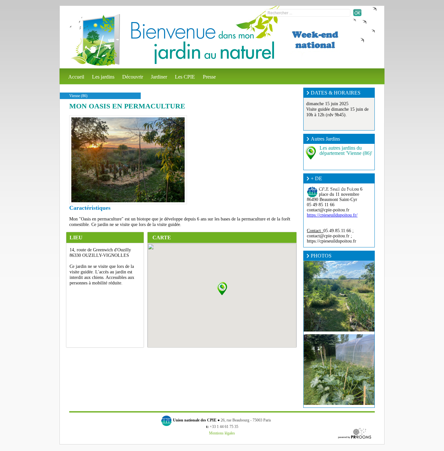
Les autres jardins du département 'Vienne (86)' (346, 150)
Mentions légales (222, 433)
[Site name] (95, 40)
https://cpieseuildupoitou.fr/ (332, 215)
